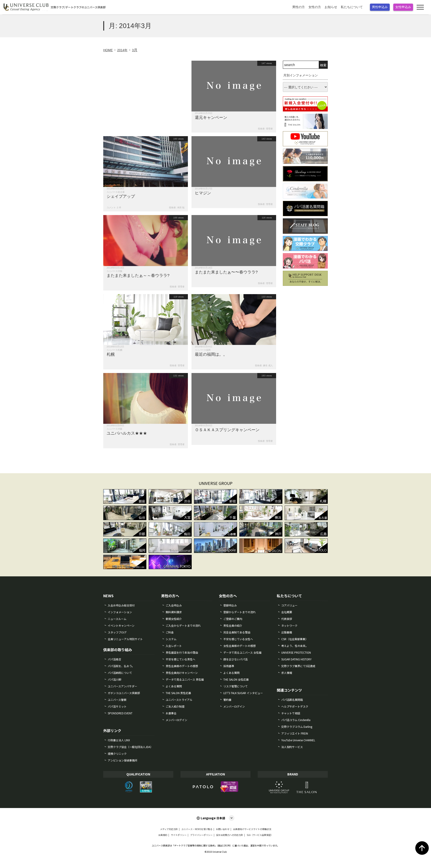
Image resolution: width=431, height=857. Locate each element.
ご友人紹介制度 (175, 706)
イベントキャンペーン (121, 625)
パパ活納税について (120, 673)
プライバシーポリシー (201, 835)
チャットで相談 (290, 713)
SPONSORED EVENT (120, 713)
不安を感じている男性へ (180, 659)
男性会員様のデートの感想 (182, 666)
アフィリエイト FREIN (294, 733)
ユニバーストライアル (179, 700)
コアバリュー (289, 605)
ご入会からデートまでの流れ (183, 625)
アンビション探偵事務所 (122, 760)
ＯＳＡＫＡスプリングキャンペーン (227, 430)
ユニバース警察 (117, 700)
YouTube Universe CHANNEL (298, 740)
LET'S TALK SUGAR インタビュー (243, 693)
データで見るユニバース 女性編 (242, 652)
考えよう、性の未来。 (294, 646)
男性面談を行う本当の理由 (182, 652)
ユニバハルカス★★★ (127, 433)
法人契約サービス (292, 747)
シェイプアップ (121, 196)
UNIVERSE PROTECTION (296, 652)
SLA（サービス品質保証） (260, 835)
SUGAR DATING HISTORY (296, 659)
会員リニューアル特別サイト (125, 639)
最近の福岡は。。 (211, 354)
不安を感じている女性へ (238, 639)
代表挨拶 (286, 619)
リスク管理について (235, 686)
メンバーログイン (176, 720)
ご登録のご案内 (232, 619)
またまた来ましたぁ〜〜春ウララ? (226, 272)
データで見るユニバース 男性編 (185, 679)
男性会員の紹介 (232, 625)
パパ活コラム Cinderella (295, 720)
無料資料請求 (174, 612)
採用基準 (228, 666)
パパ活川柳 (114, 679)
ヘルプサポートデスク (294, 706)
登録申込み (230, 605)
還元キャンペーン (211, 117)
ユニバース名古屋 (116, 192)
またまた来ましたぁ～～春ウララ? (138, 275)
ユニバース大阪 (114, 271)
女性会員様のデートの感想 (239, 646)
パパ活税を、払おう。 (121, 666)
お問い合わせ (222, 829)
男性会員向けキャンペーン (182, 673)
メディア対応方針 (169, 829)
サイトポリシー (179, 835)
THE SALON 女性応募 (236, 679)
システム (171, 639)
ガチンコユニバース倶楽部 (124, 693)
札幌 (111, 354)
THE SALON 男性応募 (178, 693)
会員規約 (162, 835)
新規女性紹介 (174, 619)
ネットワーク (289, 625)
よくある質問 (174, 686)
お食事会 (171, 713)
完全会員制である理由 (236, 632)
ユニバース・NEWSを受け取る (196, 829)
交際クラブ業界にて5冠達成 (298, 666)
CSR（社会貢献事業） (294, 639)
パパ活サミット (117, 706)
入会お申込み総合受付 (121, 605)
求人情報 (286, 673)
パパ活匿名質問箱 (292, 700)
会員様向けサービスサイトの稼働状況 (252, 829)
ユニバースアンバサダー (122, 686)
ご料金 (170, 632)
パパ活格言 (114, 659)
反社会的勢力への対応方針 (229, 835)
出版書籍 (286, 632)
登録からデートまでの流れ (239, 612)
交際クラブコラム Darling (296, 726)
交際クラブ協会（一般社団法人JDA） (130, 747)
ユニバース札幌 (114, 350)
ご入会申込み (174, 605)
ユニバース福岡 (203, 350)
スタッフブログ (117, 632)
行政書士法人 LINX (119, 740)
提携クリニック (117, 753)
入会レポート (174, 646)
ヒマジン (203, 193)
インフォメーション (120, 612)
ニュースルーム (117, 619)
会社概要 (286, 612)
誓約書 (227, 700)
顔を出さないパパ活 (235, 659)
